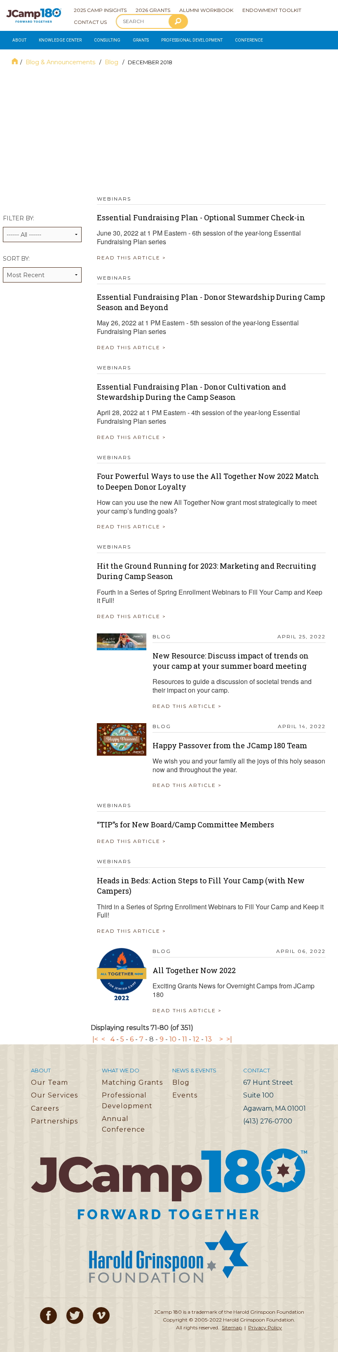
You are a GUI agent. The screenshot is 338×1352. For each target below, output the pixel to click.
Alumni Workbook (206, 10)
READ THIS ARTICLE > (131, 258)
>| (229, 1039)
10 (172, 1039)
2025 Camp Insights (100, 10)
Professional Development (192, 40)
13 (208, 1039)
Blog (112, 62)
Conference (249, 40)
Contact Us (90, 22)
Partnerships (54, 1121)
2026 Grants (153, 10)
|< (95, 1039)
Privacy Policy (265, 1327)
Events (184, 1095)
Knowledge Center (60, 40)
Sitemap (232, 1327)
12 (196, 1039)
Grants (141, 40)
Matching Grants (132, 1082)
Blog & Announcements (61, 62)
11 (184, 1039)
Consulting (107, 40)
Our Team (49, 1082)
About (19, 40)
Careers (45, 1108)
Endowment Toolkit (271, 10)
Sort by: (16, 258)
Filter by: (18, 218)
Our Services (54, 1095)
